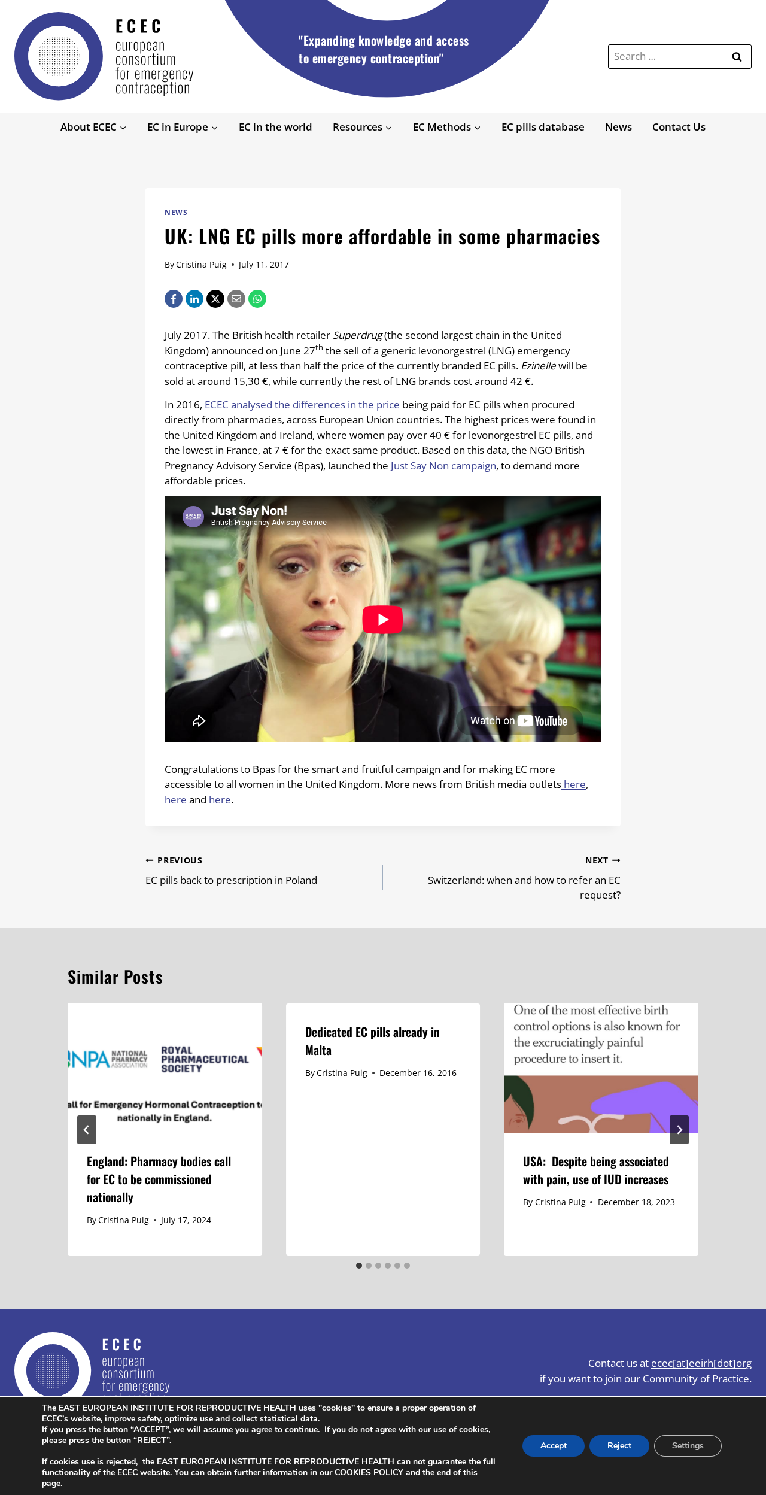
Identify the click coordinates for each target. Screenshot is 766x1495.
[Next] (679, 1129)
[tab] (359, 1266)
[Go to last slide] (86, 1129)
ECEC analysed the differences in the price (301, 404)
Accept (553, 1445)
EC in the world (275, 127)
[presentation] (165, 1068)
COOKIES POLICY (369, 1472)
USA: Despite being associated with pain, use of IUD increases (596, 1170)
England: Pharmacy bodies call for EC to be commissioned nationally (159, 1179)
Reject (619, 1445)
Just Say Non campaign (443, 465)
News (618, 127)
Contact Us (679, 127)
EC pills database (543, 127)
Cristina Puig (201, 264)
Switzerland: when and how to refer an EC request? (524, 878)
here (573, 784)
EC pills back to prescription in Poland (231, 870)
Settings (688, 1445)
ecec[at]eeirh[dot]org (701, 1363)
